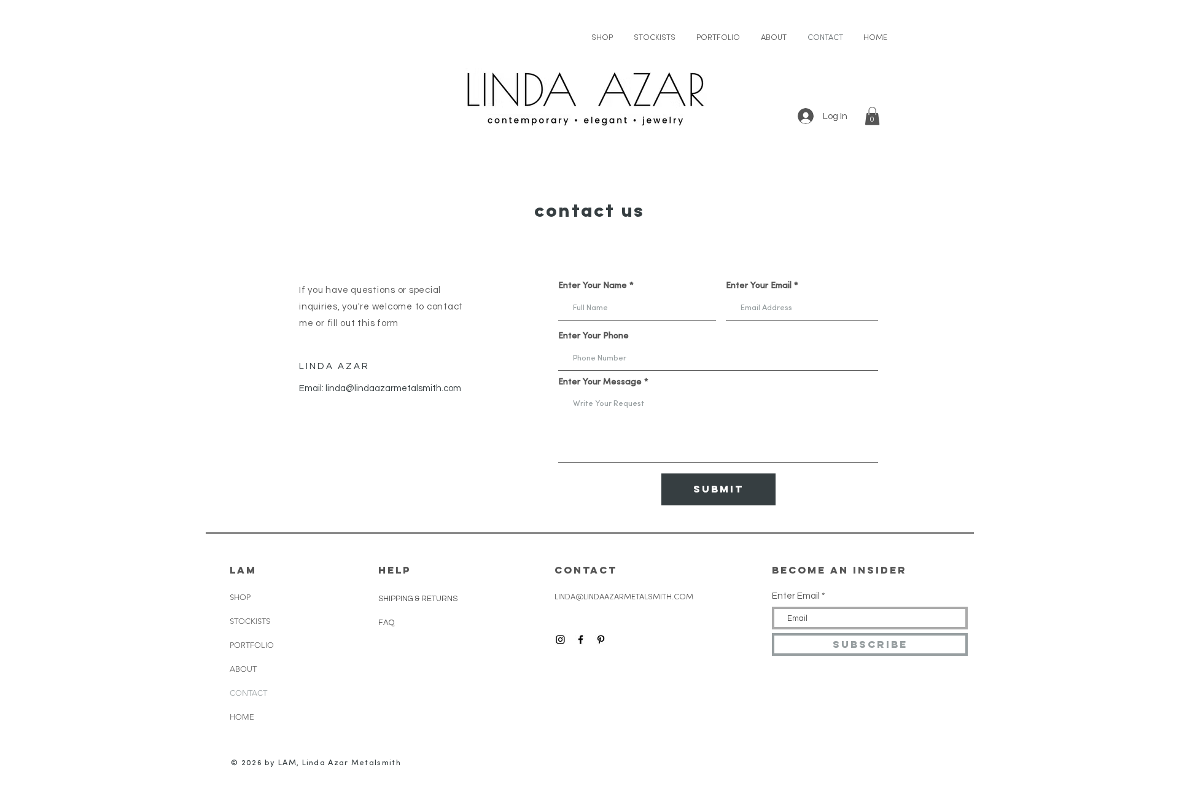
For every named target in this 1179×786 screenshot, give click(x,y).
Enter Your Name (592, 286)
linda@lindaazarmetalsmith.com (393, 388)
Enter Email (796, 596)
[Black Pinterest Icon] (601, 639)
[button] (872, 116)
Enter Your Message (600, 382)
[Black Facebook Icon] (580, 639)
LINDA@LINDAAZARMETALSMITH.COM (623, 597)
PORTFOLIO (252, 645)
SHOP (240, 597)
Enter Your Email (759, 286)
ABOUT (243, 669)
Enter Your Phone (593, 336)
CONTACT (248, 693)
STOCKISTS (250, 621)
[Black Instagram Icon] (560, 639)
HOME (242, 717)
